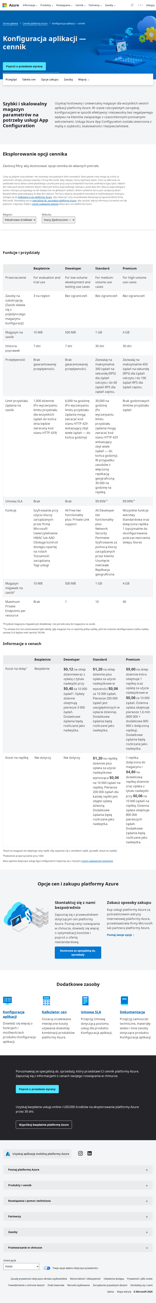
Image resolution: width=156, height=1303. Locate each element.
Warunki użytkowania (78, 1285)
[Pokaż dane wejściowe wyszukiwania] (132, 5)
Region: (8, 214)
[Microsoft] (4, 5)
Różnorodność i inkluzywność (85, 1278)
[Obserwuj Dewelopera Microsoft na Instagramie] (80, 1154)
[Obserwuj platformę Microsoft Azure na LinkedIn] (89, 1154)
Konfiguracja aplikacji (14, 1014)
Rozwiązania (63, 5)
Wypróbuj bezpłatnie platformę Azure (44, 1124)
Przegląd (11, 79)
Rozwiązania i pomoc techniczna (29, 1201)
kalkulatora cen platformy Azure (35, 197)
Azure (14, 5)
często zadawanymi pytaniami (97, 861)
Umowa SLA (91, 1012)
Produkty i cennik (20, 1185)
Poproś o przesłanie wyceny (24, 66)
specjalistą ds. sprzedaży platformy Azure (54, 200)
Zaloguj (150, 5)
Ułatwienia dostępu (114, 1278)
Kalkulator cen (54, 1012)
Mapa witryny (124, 1291)
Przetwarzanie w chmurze (25, 1247)
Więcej (82, 79)
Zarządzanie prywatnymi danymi (110, 1285)
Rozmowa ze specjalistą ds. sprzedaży (78, 952)
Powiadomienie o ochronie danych (26, 1285)
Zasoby (109, 5)
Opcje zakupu (50, 79)
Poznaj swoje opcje (119, 935)
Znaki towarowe (56, 1285)
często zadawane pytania (45, 204)
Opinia (110, 1291)
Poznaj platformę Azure (23, 1169)
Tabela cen (29, 79)
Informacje (29, 5)
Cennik (79, 5)
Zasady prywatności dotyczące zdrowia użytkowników (39, 1278)
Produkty (45, 5)
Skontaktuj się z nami (141, 1285)
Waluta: (47, 214)
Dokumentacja (132, 1012)
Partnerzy (94, 5)
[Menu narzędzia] (140, 5)
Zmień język (9, 1260)
